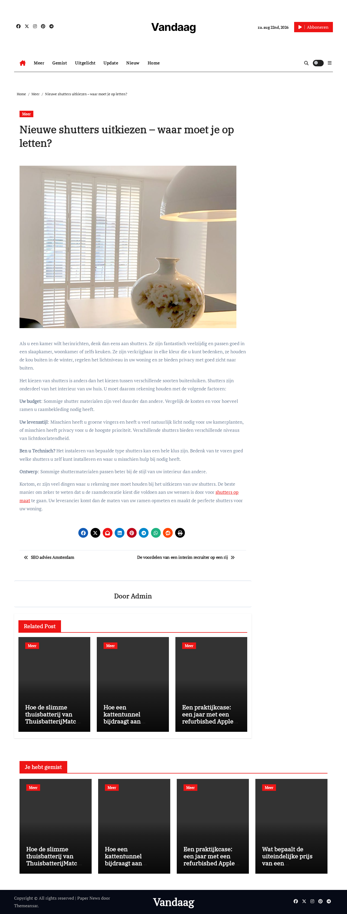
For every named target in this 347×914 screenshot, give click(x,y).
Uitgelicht (85, 63)
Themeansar (26, 906)
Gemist (59, 63)
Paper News (88, 898)
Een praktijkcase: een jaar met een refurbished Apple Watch (207, 717)
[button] (330, 63)
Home (154, 63)
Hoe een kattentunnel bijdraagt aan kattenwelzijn (123, 717)
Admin (141, 596)
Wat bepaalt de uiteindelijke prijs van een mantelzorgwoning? (290, 859)
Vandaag (173, 27)
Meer (39, 63)
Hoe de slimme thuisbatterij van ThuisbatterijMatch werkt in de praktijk (53, 717)
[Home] (22, 63)
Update (111, 63)
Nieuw (133, 63)
